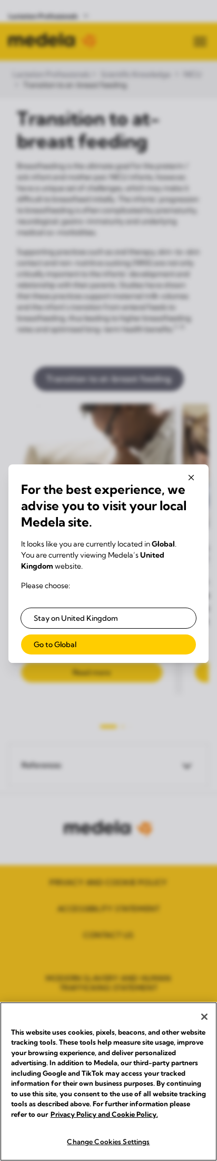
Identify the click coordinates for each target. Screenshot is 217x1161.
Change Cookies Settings (108, 1141)
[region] (108, 1081)
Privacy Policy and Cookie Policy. (104, 1114)
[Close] (204, 1016)
